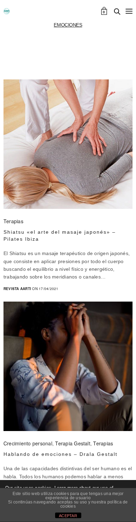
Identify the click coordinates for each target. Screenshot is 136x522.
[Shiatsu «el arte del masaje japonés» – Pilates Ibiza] (68, 144)
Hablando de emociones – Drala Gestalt (60, 454)
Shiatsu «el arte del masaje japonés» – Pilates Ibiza (59, 235)
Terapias (13, 221)
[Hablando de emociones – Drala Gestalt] (68, 366)
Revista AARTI (17, 288)
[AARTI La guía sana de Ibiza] (6, 11)
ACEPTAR (68, 516)
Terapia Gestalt (72, 443)
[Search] (117, 11)
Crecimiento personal (27, 443)
